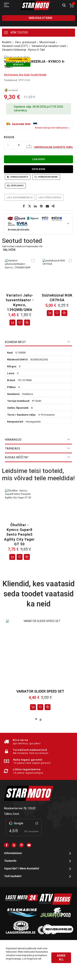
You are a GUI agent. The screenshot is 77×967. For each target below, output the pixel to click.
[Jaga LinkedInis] (36, 206)
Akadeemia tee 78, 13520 (19, 808)
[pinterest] (21, 845)
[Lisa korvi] (12, 322)
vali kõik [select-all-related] (9, 250)
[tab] (38, 342)
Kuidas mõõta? (17, 457)
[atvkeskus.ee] (55, 904)
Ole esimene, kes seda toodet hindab (25, 74)
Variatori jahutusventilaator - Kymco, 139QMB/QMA (20, 302)
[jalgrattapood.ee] (55, 918)
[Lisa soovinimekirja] (40, 707)
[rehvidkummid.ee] (55, 933)
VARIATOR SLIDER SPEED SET (40, 691)
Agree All (61, 957)
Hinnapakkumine (48, 177)
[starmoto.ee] (35, 5)
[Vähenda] (8, 145)
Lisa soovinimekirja (20, 197)
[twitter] (13, 845)
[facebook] (6, 845)
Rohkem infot (15, 342)
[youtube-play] (28, 845)
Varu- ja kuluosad (25, 42)
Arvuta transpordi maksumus (51, 128)
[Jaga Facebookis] (24, 206)
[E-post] (47, 206)
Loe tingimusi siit (31, 958)
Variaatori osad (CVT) (15, 46)
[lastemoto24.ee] (21, 904)
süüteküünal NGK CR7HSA (57, 298)
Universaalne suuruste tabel (53, 147)
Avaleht (6, 42)
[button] (20, 322)
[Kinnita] (41, 206)
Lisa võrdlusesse (49, 197)
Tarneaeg (12, 449)
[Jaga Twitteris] (30, 206)
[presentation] (40, 720)
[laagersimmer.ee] (20, 933)
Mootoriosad (47, 42)
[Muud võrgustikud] (53, 206)
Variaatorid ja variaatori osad (49, 46)
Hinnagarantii (19, 177)
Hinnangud (13, 440)
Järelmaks (17, 185)
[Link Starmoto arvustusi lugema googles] (23, 837)
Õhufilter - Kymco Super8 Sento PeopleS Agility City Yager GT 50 (19, 534)
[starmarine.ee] (21, 918)
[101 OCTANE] (11, 90)
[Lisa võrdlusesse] (48, 707)
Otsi (64, 5)
